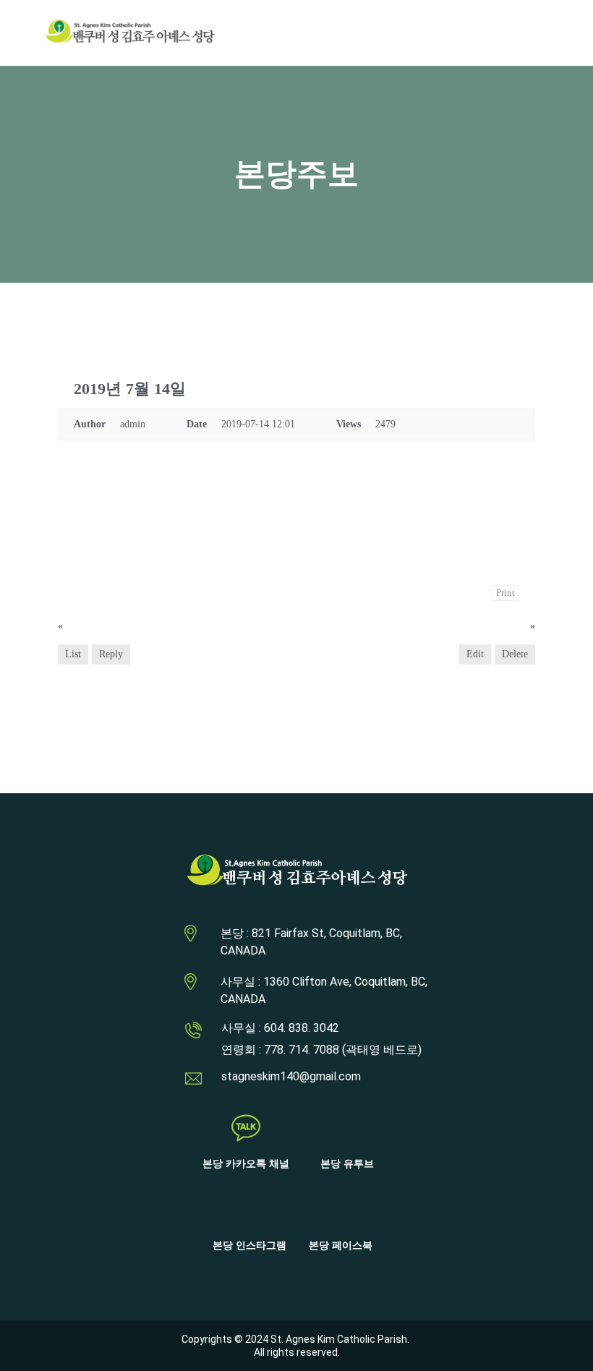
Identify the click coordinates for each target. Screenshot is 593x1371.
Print (505, 592)
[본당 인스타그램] (249, 1209)
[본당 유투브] (347, 1128)
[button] (517, 33)
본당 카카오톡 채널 (245, 1163)
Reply (111, 654)
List (73, 654)
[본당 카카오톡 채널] (245, 1128)
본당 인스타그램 (249, 1245)
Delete (515, 654)
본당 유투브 (347, 1163)
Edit (475, 654)
